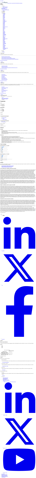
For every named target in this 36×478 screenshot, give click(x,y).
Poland (4, 37)
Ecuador (4, 22)
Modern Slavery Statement (5, 475)
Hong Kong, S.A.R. (5, 26)
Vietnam (4, 49)
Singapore (4, 41)
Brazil (3, 16)
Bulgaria (4, 17)
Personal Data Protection (4, 474)
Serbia (3, 40)
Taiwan (4, 46)
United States (4, 48)
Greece (4, 25)
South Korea (4, 43)
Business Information (5, 378)
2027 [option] (2, 347)
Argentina (4, 13)
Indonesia (4, 28)
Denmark (4, 21)
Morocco (4, 33)
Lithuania (4, 31)
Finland (4, 23)
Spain (3, 44)
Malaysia (4, 32)
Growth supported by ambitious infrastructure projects (8, 165)
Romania (4, 39)
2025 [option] (2, 346)
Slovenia (4, 42)
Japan (3, 30)
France (4, 24)
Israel (3, 29)
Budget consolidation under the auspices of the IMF (7, 166)
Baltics (4, 15)
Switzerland (4, 45)
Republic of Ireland (5, 38)
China (3, 19)
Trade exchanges (4, 117)
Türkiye (4, 47)
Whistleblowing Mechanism (5, 476)
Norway (4, 35)
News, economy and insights (6, 380)
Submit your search (10, 96)
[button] (4, 7)
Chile (3, 18)
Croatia (4, 20)
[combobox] (18, 122)
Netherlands (4, 34)
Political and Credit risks (6, 379)
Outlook (3, 118)
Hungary (4, 27)
